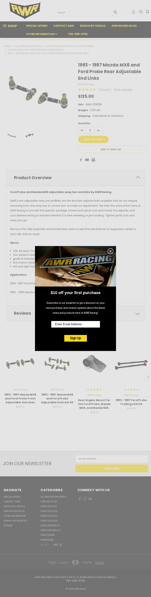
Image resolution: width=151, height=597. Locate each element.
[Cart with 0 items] (147, 11)
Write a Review (123, 89)
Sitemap (8, 525)
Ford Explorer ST (50, 525)
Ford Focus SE (49, 511)
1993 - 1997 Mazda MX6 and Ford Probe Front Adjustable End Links (20, 398)
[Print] (93, 160)
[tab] (75, 178)
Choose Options (94, 366)
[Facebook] (81, 160)
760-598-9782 (78, 34)
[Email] (87, 160)
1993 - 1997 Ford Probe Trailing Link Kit (131, 402)
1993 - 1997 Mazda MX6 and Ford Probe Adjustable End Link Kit (57, 398)
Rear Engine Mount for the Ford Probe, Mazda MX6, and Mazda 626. (94, 404)
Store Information (40, 34)
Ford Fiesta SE (49, 501)
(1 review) (105, 89)
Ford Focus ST (49, 515)
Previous (145, 585)
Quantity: (84, 123)
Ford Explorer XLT (51, 530)
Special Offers (36, 26)
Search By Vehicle (93, 26)
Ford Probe (47, 539)
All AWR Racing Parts (53, 496)
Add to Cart (20, 366)
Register (22, 520)
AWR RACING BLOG (124, 26)
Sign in (8, 520)
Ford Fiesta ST (49, 506)
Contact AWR (63, 26)
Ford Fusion (48, 535)
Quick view (20, 359)
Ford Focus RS (49, 520)
